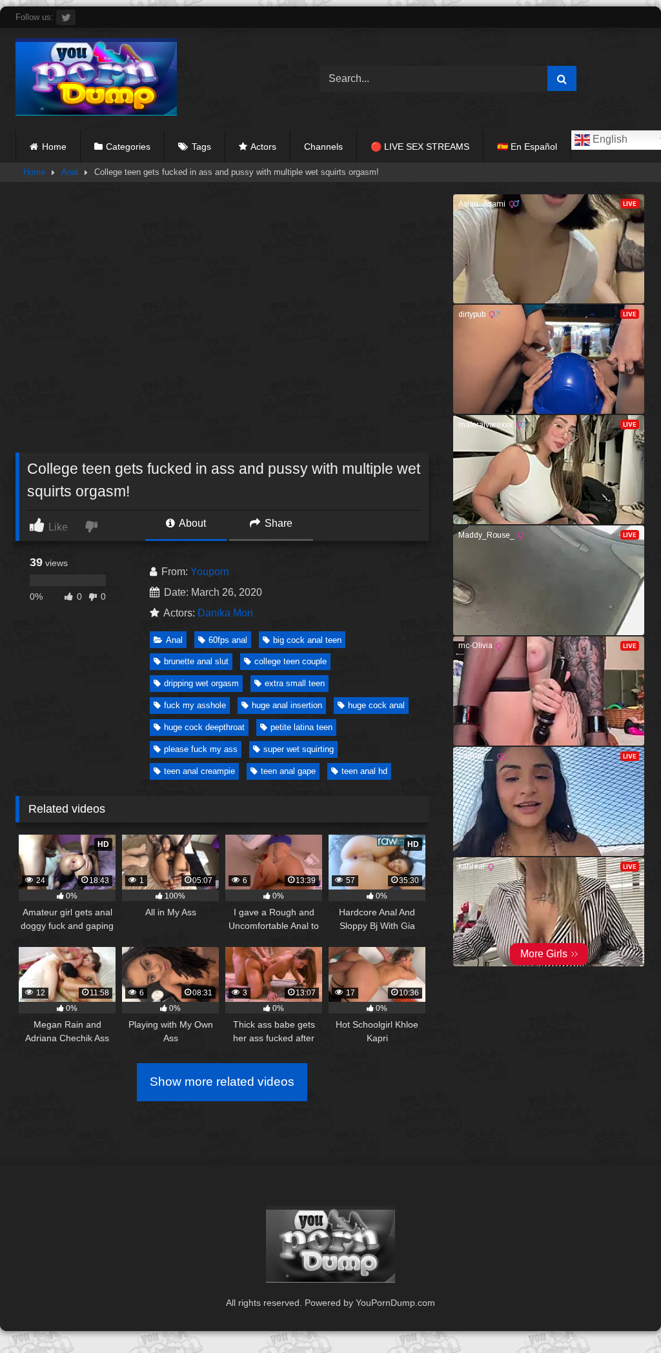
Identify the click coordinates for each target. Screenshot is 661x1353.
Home (54, 146)
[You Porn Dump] (147, 79)
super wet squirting (298, 749)
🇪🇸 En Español (527, 146)
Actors (263, 146)
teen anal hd (364, 771)
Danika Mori (225, 612)
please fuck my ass (201, 749)
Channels (323, 146)
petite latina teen (301, 727)
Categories (128, 146)
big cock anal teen (307, 640)
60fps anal (227, 640)
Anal (69, 172)
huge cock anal (376, 705)
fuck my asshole (195, 705)
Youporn (209, 571)
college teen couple (290, 661)
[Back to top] (621, 1314)
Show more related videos (222, 1081)
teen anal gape (288, 771)
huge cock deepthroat (204, 727)
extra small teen (295, 683)
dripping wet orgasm (201, 683)
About (191, 523)
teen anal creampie (199, 771)
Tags (201, 146)
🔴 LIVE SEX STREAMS (420, 146)
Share (277, 523)
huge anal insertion (287, 705)
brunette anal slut (196, 661)
